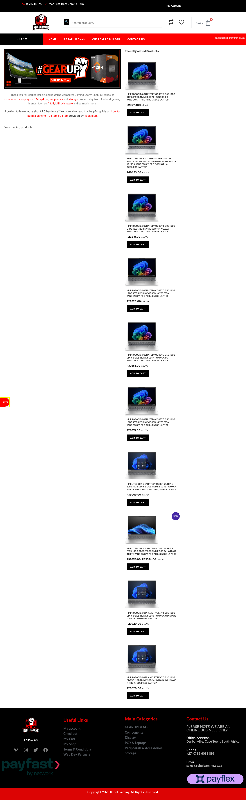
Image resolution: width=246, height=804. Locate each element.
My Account (173, 6)
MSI (57, 103)
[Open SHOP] (25, 39)
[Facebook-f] (45, 749)
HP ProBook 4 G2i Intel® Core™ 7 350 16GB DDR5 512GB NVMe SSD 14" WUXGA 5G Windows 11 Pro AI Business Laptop (151, 357)
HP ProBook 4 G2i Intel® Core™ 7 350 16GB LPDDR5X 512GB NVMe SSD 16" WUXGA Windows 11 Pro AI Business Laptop (151, 293)
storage (73, 99)
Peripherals (56, 99)
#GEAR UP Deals (74, 39)
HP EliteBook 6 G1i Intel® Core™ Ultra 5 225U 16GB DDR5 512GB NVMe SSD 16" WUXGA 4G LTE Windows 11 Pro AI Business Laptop (151, 487)
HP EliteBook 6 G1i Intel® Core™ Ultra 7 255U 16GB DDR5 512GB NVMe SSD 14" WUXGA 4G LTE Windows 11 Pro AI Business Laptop (151, 551)
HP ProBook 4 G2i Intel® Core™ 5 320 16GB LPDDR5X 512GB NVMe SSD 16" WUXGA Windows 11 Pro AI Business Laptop (151, 229)
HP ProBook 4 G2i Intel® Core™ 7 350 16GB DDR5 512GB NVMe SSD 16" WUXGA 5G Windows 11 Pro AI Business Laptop (151, 97)
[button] (179, 22)
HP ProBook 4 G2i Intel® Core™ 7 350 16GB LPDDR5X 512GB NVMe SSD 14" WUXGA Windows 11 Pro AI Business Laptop (151, 422)
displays (26, 99)
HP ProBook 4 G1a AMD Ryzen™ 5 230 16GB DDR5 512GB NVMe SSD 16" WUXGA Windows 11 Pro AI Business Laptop (151, 616)
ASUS (51, 103)
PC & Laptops (40, 99)
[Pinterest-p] (15, 749)
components (12, 99)
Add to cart (138, 112)
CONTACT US (136, 39)
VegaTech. (91, 115)
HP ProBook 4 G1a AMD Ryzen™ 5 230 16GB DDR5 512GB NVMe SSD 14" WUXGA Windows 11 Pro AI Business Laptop (151, 680)
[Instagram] (25, 749)
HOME (53, 39)
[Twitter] (35, 749)
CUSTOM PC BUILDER (106, 39)
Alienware (67, 103)
